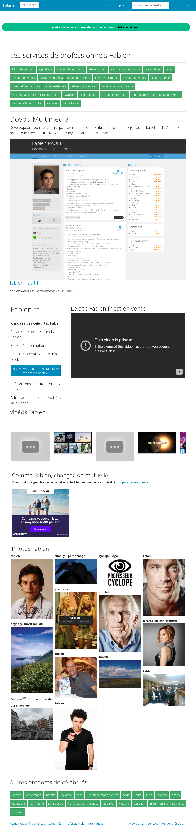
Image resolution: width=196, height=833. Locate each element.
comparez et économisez (133, 482)
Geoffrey (108, 803)
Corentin (139, 803)
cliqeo (169, 69)
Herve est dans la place (83, 803)
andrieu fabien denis (70, 69)
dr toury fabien (160, 78)
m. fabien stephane (114, 95)
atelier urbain (97, 69)
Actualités (38, 823)
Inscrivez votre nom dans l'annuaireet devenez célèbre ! (35, 371)
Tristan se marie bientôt (102, 795)
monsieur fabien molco (27, 103)
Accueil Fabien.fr (20, 823)
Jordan (175, 795)
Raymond (66, 795)
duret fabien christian (26, 86)
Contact (153, 823)
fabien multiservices (84, 86)
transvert (52, 103)
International (95, 823)
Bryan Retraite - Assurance (167, 803)
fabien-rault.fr (25, 282)
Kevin (126, 795)
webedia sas (71, 103)
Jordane (162, 795)
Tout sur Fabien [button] (181, 5)
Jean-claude (55, 803)
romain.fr (18, 812)
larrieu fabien (88, 95)
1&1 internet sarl (23, 69)
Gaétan (16, 795)
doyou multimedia (23, 78)
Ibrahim (50, 795)
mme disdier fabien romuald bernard (156, 95)
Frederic (124, 803)
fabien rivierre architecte (117, 86)
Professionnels (74, 823)
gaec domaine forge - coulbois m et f (35, 95)
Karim (137, 795)
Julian (149, 795)
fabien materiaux (55, 86)
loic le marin (33, 795)
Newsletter (137, 823)
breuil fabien (153, 69)
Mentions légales (172, 823)
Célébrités (29, 5)
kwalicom (69, 95)
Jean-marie (37, 803)
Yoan (79, 795)
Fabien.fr (10, 5)
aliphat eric (45, 69)
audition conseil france (125, 69)
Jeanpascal (18, 803)
